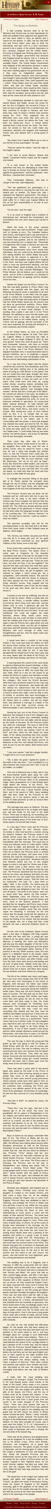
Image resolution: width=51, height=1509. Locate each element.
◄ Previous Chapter (11, 19)
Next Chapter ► (41, 19)
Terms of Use (25, 1503)
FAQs (16, 1503)
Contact (42, 1503)
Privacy (34, 1503)
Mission (9, 1503)
